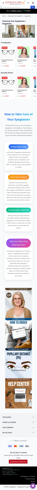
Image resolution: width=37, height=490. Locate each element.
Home (4, 16)
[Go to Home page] (15, 3)
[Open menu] (3, 3)
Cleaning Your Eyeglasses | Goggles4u (19, 16)
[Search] (33, 7)
